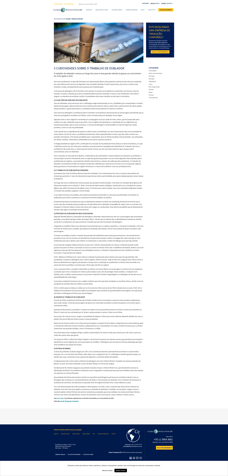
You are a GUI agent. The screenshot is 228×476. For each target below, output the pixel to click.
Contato (151, 10)
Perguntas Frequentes (103, 433)
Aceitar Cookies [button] (120, 470)
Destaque (151, 76)
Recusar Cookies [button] (107, 470)
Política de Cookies (88, 454)
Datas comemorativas (155, 73)
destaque (151, 79)
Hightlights (152, 81)
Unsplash (75, 401)
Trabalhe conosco (60, 454)
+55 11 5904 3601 (69, 4)
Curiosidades (152, 71)
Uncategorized (153, 97)
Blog (142, 10)
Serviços (89, 10)
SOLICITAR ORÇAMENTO (166, 10)
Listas (150, 84)
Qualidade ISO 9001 (101, 10)
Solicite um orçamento (160, 52)
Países (151, 92)
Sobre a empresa (131, 10)
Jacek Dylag (64, 401)
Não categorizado (154, 87)
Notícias (151, 89)
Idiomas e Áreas (117, 10)
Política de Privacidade (74, 454)
